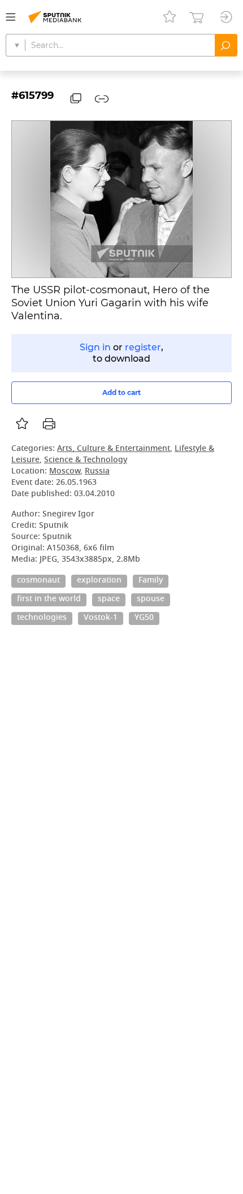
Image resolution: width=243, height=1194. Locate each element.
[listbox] (22, 424)
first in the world (49, 599)
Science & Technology (85, 460)
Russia (97, 471)
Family (150, 581)
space (109, 599)
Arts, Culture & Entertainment (113, 448)
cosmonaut (38, 581)
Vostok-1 (101, 618)
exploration (99, 581)
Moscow (64, 471)
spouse (150, 599)
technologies (42, 618)
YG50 (144, 618)
